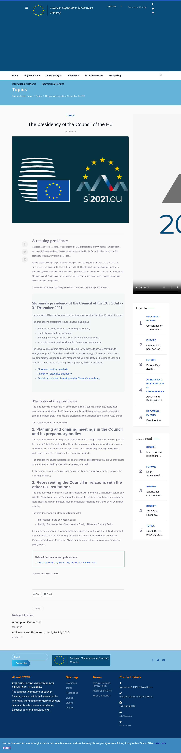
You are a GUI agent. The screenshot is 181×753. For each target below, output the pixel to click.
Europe (151, 340)
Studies (151, 447)
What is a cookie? (101, 696)
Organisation (31, 75)
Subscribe (21, 663)
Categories (71, 683)
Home (15, 75)
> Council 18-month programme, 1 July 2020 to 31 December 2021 (65, 562)
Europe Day (115, 75)
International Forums (53, 84)
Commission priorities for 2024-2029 (153, 349)
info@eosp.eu (125, 716)
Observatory (52, 75)
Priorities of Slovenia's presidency (55, 374)
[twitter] (158, 660)
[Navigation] (26, 8)
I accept (7, 748)
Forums (151, 467)
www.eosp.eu (125, 725)
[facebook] (152, 4)
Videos (69, 703)
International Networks (24, 84)
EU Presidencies (94, 75)
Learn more (160, 743)
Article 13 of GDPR (102, 691)
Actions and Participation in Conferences (154, 400)
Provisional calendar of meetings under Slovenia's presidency (69, 378)
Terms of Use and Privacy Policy (101, 684)
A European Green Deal (26, 622)
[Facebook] (25, 244)
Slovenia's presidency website (53, 369)
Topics (70, 115)
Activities (72, 75)
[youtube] (163, 660)
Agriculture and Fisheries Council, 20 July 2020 (40, 632)
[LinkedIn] (25, 259)
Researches (72, 693)
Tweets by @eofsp (137, 7)
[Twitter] (25, 252)
